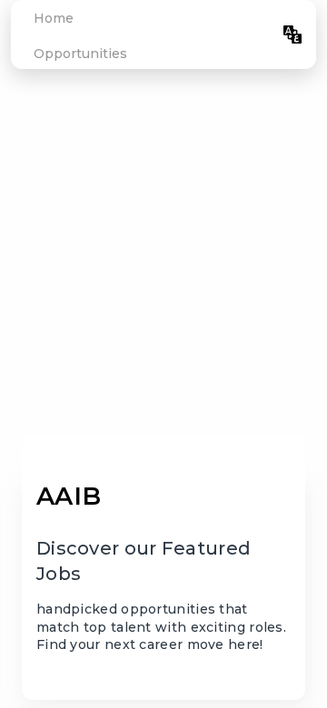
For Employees (217, 34)
